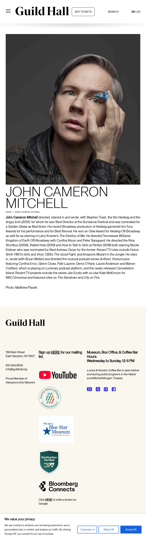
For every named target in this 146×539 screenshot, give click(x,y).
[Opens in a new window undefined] (89, 389)
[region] (73, 526)
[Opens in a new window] (58, 384)
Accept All (131, 529)
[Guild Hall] (42, 14)
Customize (86, 529)
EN (133, 11)
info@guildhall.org (16, 369)
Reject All (109, 529)
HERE (55, 352)
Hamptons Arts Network (20, 382)
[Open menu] (8, 11)
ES (138, 11)
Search (113, 11)
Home (8, 212)
